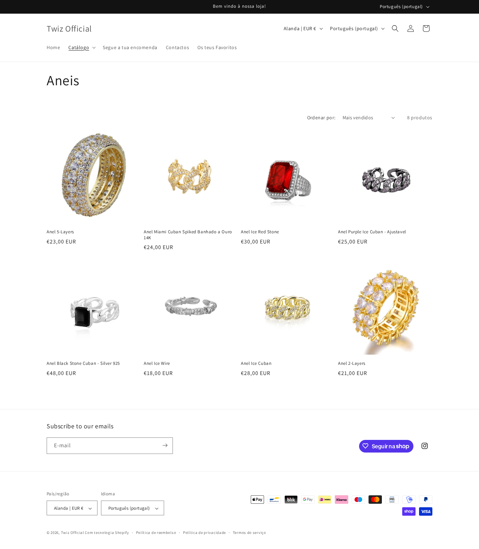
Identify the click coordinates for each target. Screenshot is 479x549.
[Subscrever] (165, 445)
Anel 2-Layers (351, 363)
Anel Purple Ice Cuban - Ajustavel (372, 232)
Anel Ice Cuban (256, 363)
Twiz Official (73, 532)
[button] (81, 47)
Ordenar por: (321, 117)
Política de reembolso (156, 532)
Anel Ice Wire (157, 363)
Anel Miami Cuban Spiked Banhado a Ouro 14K (188, 235)
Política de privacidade (204, 532)
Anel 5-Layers (60, 232)
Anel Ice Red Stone (260, 232)
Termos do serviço (249, 532)
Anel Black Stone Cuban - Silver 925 (83, 363)
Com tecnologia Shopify (107, 532)
